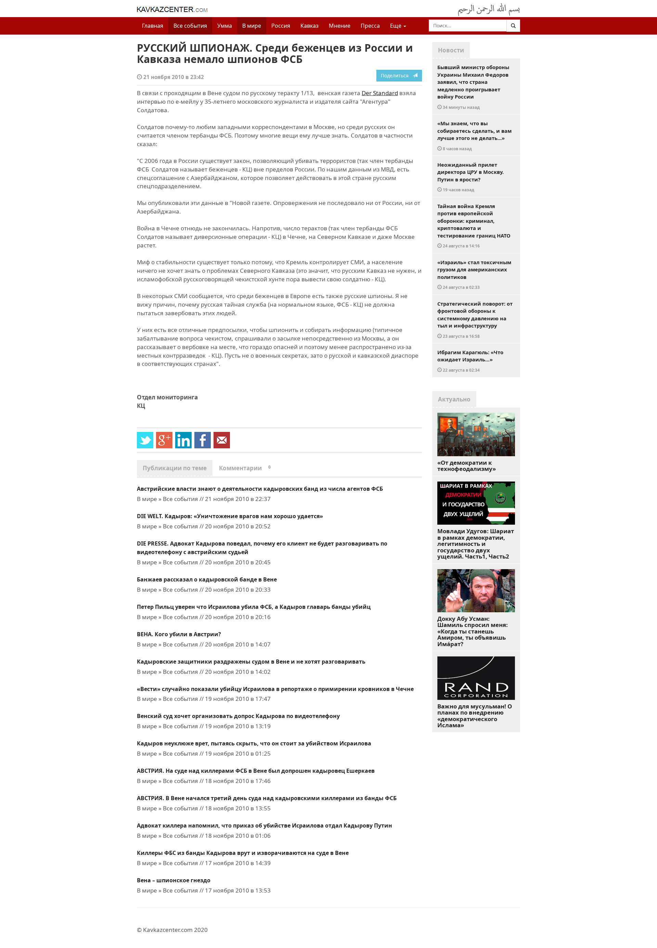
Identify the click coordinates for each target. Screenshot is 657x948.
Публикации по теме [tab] (175, 468)
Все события (190, 25)
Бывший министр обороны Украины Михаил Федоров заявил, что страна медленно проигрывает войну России (473, 87)
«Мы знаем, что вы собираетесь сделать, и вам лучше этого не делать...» (474, 135)
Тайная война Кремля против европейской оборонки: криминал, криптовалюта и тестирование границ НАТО (474, 226)
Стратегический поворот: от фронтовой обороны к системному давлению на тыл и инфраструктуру (475, 319)
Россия (280, 25)
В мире (251, 25)
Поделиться (397, 75)
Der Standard (380, 93)
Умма (224, 25)
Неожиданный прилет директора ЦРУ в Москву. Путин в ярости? (470, 177)
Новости (451, 50)
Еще (396, 25)
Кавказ (309, 25)
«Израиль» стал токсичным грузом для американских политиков (474, 274)
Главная (152, 25)
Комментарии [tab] (245, 468)
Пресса (370, 25)
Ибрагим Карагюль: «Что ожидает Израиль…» (470, 361)
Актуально (454, 399)
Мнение (339, 25)
